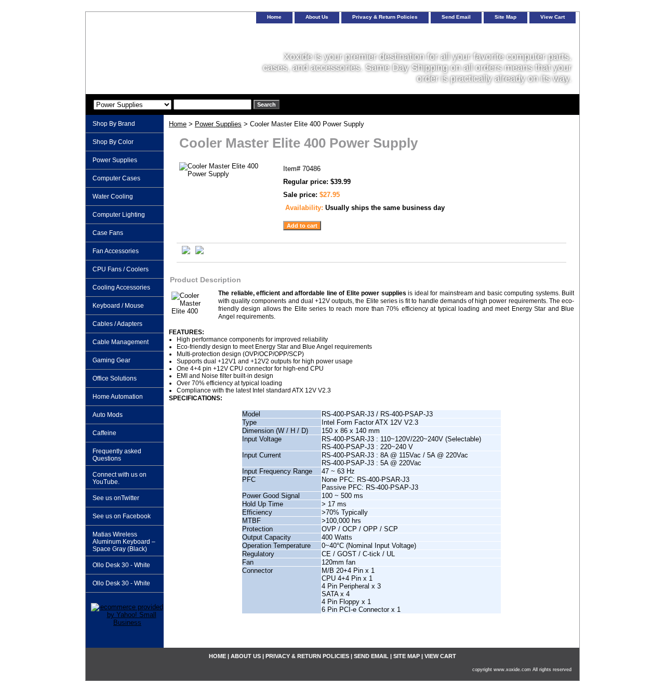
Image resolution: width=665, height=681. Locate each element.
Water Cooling (112, 196)
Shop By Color (113, 142)
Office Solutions (114, 378)
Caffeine (104, 433)
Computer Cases (116, 178)
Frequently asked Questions (116, 455)
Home (178, 124)
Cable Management (120, 342)
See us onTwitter (115, 498)
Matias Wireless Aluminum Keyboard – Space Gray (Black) (123, 542)
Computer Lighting (118, 214)
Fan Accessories (115, 251)
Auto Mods (107, 414)
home (274, 17)
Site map (505, 17)
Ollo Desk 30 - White (121, 565)
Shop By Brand (113, 123)
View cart (552, 17)
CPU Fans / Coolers (120, 269)
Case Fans (107, 233)
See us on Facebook (121, 516)
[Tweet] (186, 252)
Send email (456, 17)
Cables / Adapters (117, 324)
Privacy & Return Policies (385, 17)
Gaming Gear (111, 360)
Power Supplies (218, 124)
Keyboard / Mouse (118, 305)
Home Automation (117, 396)
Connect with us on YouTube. (119, 478)
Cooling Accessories (121, 287)
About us (316, 17)
